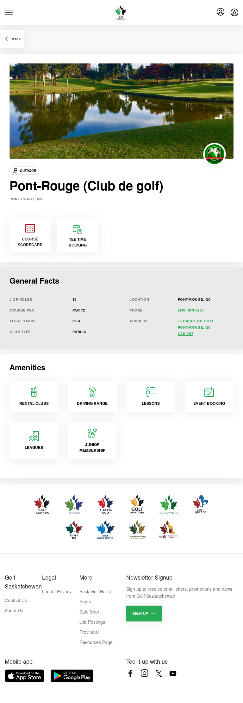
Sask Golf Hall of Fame (96, 596)
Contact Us (16, 600)
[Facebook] (130, 673)
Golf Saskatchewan (23, 581)
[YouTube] (173, 673)
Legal (49, 577)
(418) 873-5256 (191, 310)
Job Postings (92, 622)
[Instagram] (144, 673)
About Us (14, 610)
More (85, 577)
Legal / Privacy (57, 591)
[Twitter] (159, 673)
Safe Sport (90, 611)
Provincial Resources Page (96, 637)
